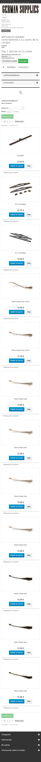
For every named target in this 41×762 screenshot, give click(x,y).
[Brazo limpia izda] (20, 384)
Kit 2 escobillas (20, 204)
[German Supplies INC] (20, 9)
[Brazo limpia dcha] (20, 432)
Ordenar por (5, 108)
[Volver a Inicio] (3, 67)
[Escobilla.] (20, 140)
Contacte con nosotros (7, 1)
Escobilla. (20, 155)
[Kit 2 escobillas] (20, 189)
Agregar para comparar (11, 172)
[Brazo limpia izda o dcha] (20, 286)
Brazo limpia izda (20, 399)
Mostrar (3, 111)
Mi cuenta (5, 745)
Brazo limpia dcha (20, 447)
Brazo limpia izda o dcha (20, 301)
